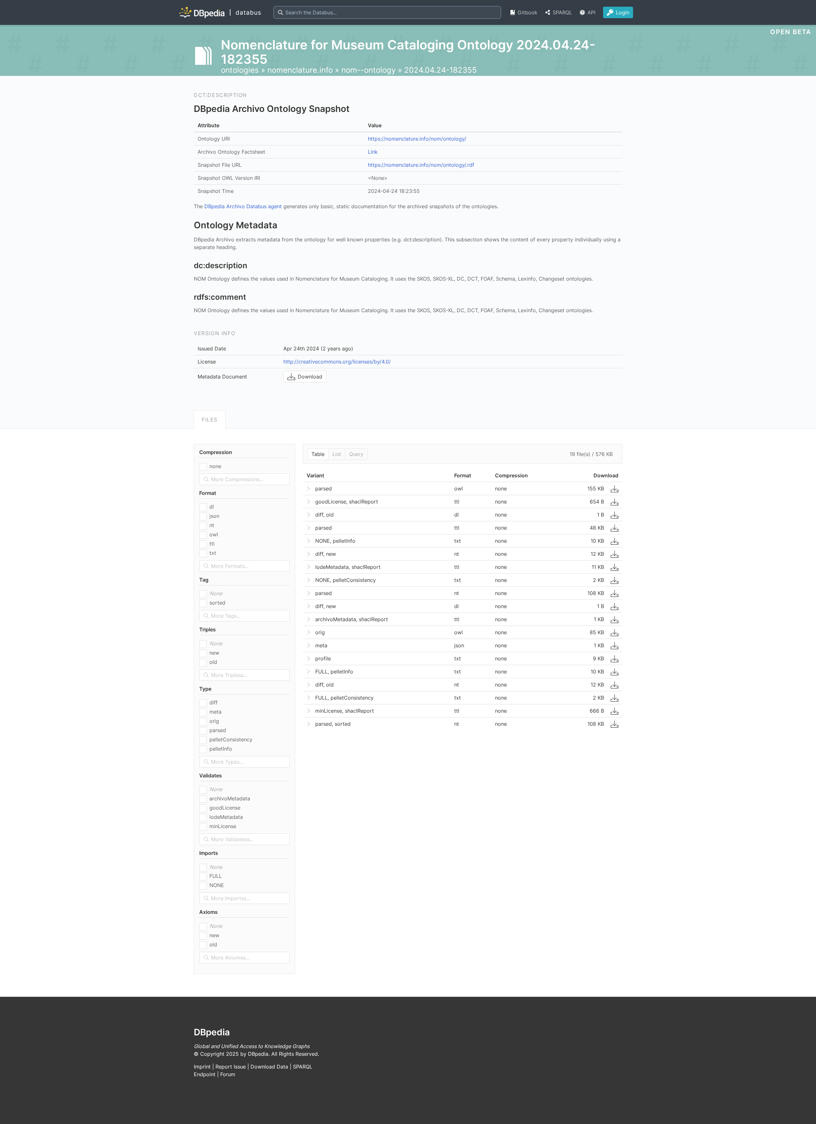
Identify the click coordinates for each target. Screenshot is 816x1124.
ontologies (240, 70)
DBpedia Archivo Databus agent (243, 206)
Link (373, 152)
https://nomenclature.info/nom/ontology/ (417, 139)
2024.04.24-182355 (440, 70)
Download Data (269, 1066)
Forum (227, 1074)
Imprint (202, 1066)
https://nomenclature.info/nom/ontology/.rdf (421, 165)
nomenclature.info (300, 70)
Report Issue (230, 1066)
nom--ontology (368, 70)
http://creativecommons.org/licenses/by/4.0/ (337, 361)
